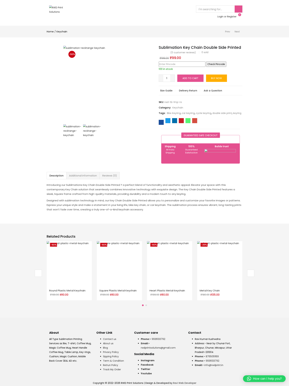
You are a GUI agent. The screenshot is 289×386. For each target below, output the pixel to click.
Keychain (62, 31)
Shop (136, 9)
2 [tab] (146, 305)
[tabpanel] (69, 271)
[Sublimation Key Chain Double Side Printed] (161, 122)
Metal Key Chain (210, 290)
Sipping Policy (111, 356)
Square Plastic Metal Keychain (118, 290)
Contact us (109, 339)
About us (108, 343)
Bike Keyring (174, 113)
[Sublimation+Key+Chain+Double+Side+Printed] (167, 120)
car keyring (188, 113)
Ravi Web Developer (184, 383)
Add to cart (190, 78)
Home (85, 9)
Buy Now (216, 78)
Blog (105, 347)
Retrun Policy (110, 365)
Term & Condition (113, 360)
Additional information (83, 175)
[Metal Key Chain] (219, 263)
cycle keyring (203, 113)
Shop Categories (95, 16)
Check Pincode (216, 64)
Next (237, 31)
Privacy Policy (111, 352)
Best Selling (119, 9)
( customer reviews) (183, 52)
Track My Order (112, 369)
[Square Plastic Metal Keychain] (119, 263)
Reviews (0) (109, 175)
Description (57, 175)
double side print (222, 113)
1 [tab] (143, 305)
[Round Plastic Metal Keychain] (69, 263)
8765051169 (207, 356)
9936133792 (153, 339)
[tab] (56, 175)
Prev (227, 31)
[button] (264, 378)
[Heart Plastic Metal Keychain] (169, 263)
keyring (237, 113)
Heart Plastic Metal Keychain (167, 290)
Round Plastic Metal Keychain (67, 290)
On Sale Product (155, 9)
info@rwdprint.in (209, 365)
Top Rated (100, 9)
